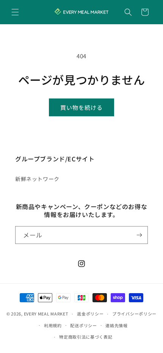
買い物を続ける (81, 107)
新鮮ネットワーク (37, 179)
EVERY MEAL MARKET (46, 314)
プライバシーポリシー (134, 314)
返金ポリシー (90, 314)
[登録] (139, 235)
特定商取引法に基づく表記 (85, 337)
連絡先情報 (116, 325)
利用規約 (53, 325)
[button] (15, 12)
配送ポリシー (83, 325)
